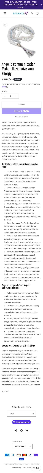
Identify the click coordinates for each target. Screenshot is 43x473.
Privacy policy (16, 467)
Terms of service (28, 467)
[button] (4, 13)
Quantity (4, 91)
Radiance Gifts (12, 464)
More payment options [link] (21, 117)
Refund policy (35, 464)
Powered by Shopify (23, 464)
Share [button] (6, 391)
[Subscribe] (33, 414)
